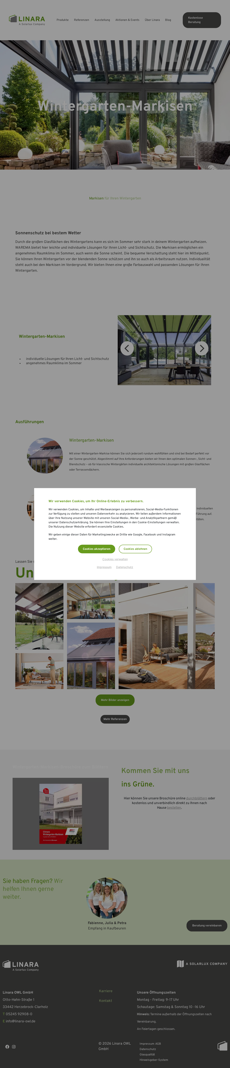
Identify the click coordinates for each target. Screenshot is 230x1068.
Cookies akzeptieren (96, 549)
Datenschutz (124, 567)
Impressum (104, 567)
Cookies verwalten (115, 559)
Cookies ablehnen (135, 549)
